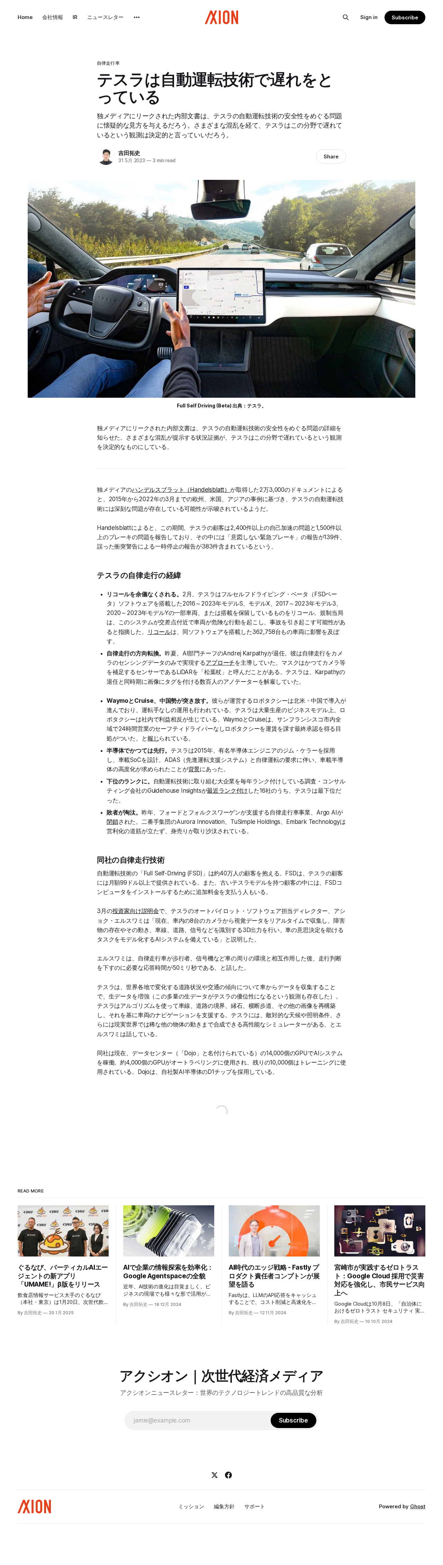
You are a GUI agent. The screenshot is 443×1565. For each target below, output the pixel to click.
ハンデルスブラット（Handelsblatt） (181, 489)
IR (75, 17)
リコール (159, 631)
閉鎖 (112, 821)
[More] (136, 17)
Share (331, 156)
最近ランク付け (227, 790)
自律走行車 (108, 63)
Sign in (369, 17)
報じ (153, 738)
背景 (194, 769)
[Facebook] (228, 1475)
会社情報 (52, 17)
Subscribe (405, 17)
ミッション (191, 1506)
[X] (214, 1475)
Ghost (417, 1506)
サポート (254, 1506)
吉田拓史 (129, 152)
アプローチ (220, 662)
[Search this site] (345, 17)
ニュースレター (105, 17)
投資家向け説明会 (135, 911)
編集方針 (224, 1506)
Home (25, 17)
